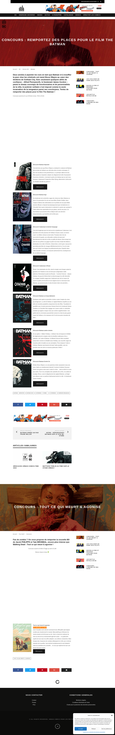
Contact (34, 700)
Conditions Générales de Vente (81, 702)
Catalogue (68, 15)
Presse (34, 702)
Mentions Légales (81, 700)
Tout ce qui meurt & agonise (22, 658)
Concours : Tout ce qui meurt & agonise (92, 73)
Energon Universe (27, 15)
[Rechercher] (100, 1)
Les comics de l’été (21, 466)
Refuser (94, 728)
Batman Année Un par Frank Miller (29, 433)
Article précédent (25, 430)
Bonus (78, 15)
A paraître (57, 15)
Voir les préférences (106, 728)
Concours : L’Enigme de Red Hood (92, 102)
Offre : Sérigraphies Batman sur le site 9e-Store (54, 434)
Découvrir (40, 187)
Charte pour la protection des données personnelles (94, 732)
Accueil (15, 69)
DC (16, 15)
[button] (112, 715)
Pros (34, 704)
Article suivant (59, 430)
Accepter (80, 728)
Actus (47, 15)
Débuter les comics (92, 15)
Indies (39, 15)
